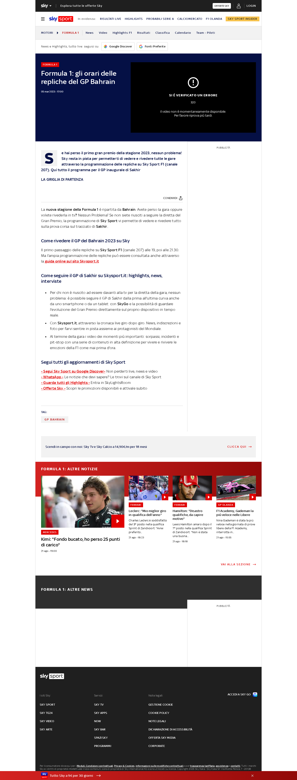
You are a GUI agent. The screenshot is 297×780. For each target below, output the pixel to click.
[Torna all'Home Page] (61, 19)
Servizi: (98, 695)
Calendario (183, 32)
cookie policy (158, 713)
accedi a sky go (239, 694)
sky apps (100, 713)
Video (103, 32)
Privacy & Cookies (124, 765)
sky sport (47, 704)
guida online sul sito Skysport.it (71, 261)
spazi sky (101, 737)
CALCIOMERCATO (189, 18)
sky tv (98, 704)
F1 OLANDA (214, 18)
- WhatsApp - (52, 377)
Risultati (143, 32)
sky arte (46, 729)
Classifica (162, 32)
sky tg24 (46, 713)
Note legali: (155, 695)
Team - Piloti (205, 32)
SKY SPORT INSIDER (242, 18)
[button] (141, 775)
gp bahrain (55, 419)
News (90, 32)
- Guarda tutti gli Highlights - (65, 382)
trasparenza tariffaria (202, 765)
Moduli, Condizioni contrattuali (95, 765)
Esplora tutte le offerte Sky (81, 5)
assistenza (222, 765)
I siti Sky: (45, 695)
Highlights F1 (122, 32)
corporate (156, 746)
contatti (235, 765)
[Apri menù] (43, 19)
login (251, 5)
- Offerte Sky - (53, 388)
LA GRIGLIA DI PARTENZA (62, 179)
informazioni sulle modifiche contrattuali (160, 765)
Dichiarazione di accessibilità (170, 729)
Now (97, 721)
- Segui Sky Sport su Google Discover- (73, 371)
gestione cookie (160, 704)
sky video (47, 721)
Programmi (102, 746)
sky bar (99, 729)
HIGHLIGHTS (134, 18)
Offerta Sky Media (161, 737)
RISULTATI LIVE (110, 18)
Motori (47, 32)
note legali (157, 721)
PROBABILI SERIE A (160, 18)
